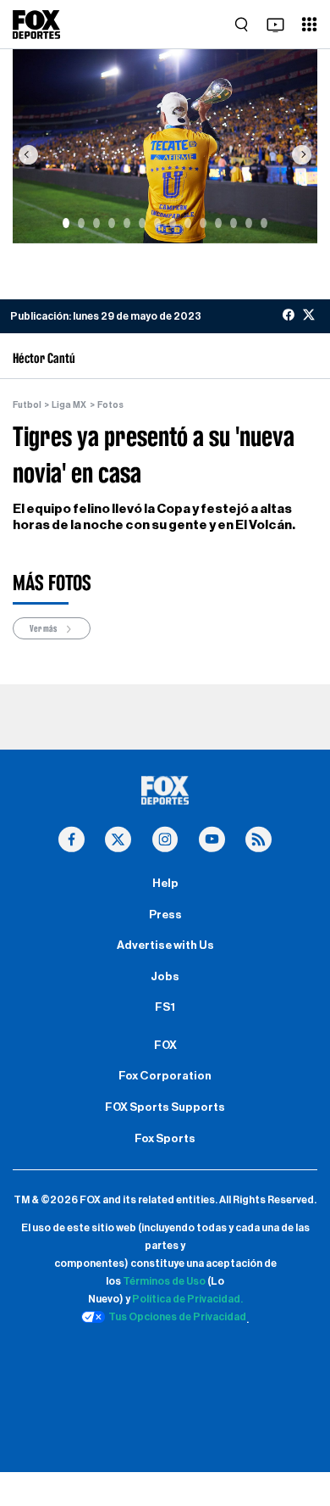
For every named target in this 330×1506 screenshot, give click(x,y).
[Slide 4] (111, 223)
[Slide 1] (66, 223)
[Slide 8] (172, 223)
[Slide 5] (127, 223)
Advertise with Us (165, 945)
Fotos (110, 405)
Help (165, 884)
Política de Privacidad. (187, 1299)
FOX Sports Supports (165, 1107)
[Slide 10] (203, 223)
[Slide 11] (218, 223)
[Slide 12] (233, 223)
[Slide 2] (81, 223)
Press (165, 915)
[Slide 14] (264, 223)
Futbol (27, 405)
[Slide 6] (142, 223)
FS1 (165, 1007)
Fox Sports (165, 1139)
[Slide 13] (248, 223)
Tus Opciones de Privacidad (177, 1317)
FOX (165, 1045)
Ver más (44, 628)
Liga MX (69, 405)
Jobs (165, 977)
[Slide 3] (96, 223)
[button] (28, 154)
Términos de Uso (164, 1281)
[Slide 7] (157, 223)
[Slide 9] (187, 223)
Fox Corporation (165, 1076)
